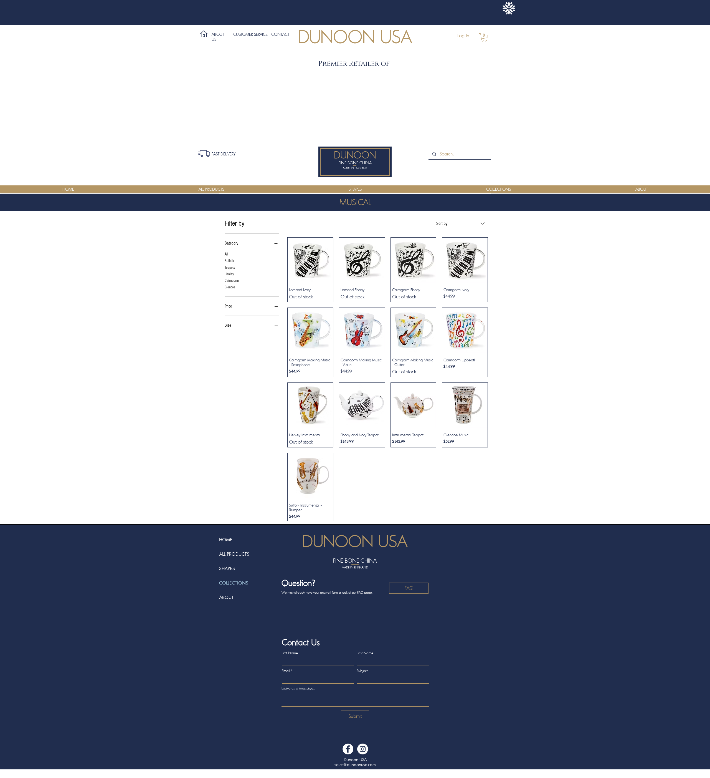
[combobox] (460, 223)
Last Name (365, 653)
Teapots (230, 267)
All (226, 254)
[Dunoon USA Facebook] (348, 749)
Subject (362, 671)
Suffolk (229, 261)
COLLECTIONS (233, 583)
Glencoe (230, 287)
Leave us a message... (298, 688)
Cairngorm (232, 280)
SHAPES (227, 568)
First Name (290, 653)
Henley (229, 274)
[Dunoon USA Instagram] (362, 749)
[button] (484, 37)
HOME (225, 540)
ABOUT (226, 597)
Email (286, 671)
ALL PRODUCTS (234, 554)
